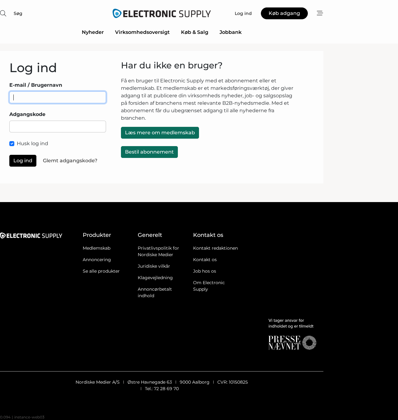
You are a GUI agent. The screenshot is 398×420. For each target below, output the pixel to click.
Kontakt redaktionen (215, 248)
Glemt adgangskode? (70, 161)
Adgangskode (27, 114)
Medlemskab (96, 248)
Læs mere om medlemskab (160, 133)
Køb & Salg (194, 32)
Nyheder (93, 32)
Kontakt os (205, 259)
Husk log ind (32, 143)
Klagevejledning (155, 277)
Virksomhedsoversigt (142, 32)
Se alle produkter (101, 271)
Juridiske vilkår (154, 266)
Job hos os (204, 271)
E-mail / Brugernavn (35, 85)
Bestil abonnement (149, 152)
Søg (18, 13)
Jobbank (231, 32)
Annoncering (97, 259)
